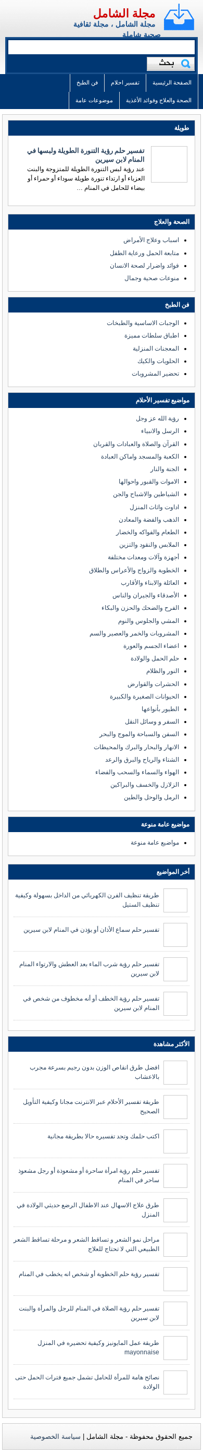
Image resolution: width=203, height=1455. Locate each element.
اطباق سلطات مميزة (151, 335)
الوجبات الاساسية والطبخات (143, 323)
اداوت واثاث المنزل (154, 507)
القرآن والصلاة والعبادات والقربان (136, 444)
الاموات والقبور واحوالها (149, 481)
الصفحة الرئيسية (172, 82)
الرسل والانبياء (160, 431)
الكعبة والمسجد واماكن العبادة (140, 456)
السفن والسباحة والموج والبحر (139, 734)
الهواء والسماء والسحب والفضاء (137, 772)
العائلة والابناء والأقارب (150, 582)
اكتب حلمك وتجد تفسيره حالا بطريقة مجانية (103, 1136)
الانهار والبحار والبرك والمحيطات (136, 747)
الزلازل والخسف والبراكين (144, 784)
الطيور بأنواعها (160, 709)
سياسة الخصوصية (55, 1436)
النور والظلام (162, 671)
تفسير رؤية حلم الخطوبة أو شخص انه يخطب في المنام (89, 1274)
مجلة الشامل (124, 13)
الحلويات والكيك (158, 361)
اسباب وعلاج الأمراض (151, 240)
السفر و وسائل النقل (152, 721)
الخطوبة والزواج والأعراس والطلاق (134, 570)
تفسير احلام (125, 82)
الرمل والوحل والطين (151, 797)
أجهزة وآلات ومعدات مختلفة (143, 557)
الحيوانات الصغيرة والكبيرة (144, 696)
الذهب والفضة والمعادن (149, 519)
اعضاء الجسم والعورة (151, 646)
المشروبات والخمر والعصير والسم (134, 633)
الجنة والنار (164, 469)
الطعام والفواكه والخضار (147, 532)
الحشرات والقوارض (153, 684)
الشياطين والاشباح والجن (146, 494)
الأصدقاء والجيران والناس (145, 595)
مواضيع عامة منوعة (155, 842)
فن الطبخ (87, 82)
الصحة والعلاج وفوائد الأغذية (159, 100)
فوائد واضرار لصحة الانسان (144, 265)
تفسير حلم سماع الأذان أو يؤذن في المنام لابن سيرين (91, 929)
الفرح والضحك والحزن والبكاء (140, 607)
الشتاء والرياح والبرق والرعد (142, 759)
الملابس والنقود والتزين (149, 544)
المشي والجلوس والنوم (148, 620)
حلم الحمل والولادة (155, 658)
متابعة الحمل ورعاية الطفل (144, 253)
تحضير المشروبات (155, 373)
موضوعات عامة (94, 100)
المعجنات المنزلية (156, 348)
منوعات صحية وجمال (151, 278)
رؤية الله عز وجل (157, 418)
